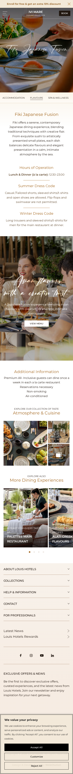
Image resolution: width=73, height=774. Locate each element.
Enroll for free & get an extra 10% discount (34, 4)
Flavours (36, 97)
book (64, 13)
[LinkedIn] (52, 655)
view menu (36, 323)
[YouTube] (42, 655)
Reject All (36, 765)
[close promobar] (69, 4)
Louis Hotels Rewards (21, 637)
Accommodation (13, 97)
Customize (36, 756)
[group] (26, 517)
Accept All (36, 747)
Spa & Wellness (58, 97)
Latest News (13, 631)
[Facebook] (20, 655)
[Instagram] (31, 655)
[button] (5, 13)
